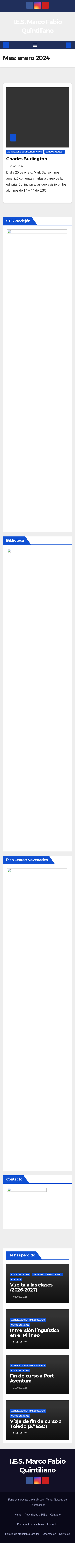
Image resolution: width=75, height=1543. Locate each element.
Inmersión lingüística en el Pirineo (34, 1332)
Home (18, 1514)
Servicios (64, 1533)
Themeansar (37, 1504)
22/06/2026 (20, 1433)
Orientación (49, 1533)
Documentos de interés (30, 1524)
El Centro (52, 1524)
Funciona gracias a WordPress (26, 1499)
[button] (62, 45)
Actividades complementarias (24, 152)
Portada (16, 1279)
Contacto (55, 1514)
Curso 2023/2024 (55, 152)
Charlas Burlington (26, 159)
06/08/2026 (20, 1296)
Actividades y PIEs (36, 1514)
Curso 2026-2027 (20, 1416)
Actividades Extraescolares (28, 1320)
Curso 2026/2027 (20, 1274)
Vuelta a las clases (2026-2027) (31, 1287)
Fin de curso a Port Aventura (32, 1378)
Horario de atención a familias (22, 1533)
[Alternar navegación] (35, 45)
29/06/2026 (20, 1342)
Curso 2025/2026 (20, 1325)
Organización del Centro (47, 1274)
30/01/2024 (16, 166)
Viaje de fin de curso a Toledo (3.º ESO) (35, 1423)
